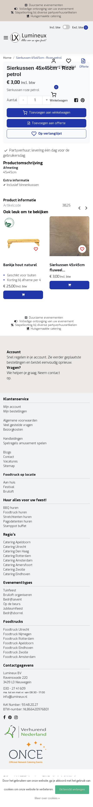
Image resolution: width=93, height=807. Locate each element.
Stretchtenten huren (17, 517)
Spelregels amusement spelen (24, 443)
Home (7, 58)
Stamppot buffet (14, 526)
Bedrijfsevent (12, 599)
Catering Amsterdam (17, 560)
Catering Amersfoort (17, 565)
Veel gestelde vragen (18, 425)
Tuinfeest (9, 590)
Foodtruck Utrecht (16, 630)
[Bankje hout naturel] (23, 236)
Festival (8, 487)
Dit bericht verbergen (72, 789)
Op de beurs (12, 604)
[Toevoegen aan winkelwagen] (23, 295)
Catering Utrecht (14, 547)
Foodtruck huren (15, 512)
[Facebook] (76, 100)
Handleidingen (13, 439)
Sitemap (9, 466)
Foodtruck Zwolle (15, 652)
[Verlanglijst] (68, 62)
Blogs (7, 452)
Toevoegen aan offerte (49, 123)
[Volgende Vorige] (86, 208)
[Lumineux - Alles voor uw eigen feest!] (28, 38)
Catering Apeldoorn (16, 542)
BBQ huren (10, 508)
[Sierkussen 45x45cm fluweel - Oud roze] (69, 236)
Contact (8, 457)
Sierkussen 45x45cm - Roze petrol (39, 58)
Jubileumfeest (13, 609)
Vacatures (10, 461)
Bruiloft (8, 492)
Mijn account (12, 407)
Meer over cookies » (47, 798)
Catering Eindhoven (16, 574)
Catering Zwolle (14, 570)
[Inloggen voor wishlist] (36, 249)
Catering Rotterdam (17, 556)
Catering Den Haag (16, 551)
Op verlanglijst (49, 134)
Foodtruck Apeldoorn (18, 643)
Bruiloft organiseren (17, 595)
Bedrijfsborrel (13, 613)
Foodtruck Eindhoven (18, 648)
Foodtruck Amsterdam (19, 657)
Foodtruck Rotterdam (18, 639)
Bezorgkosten (13, 430)
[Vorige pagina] (79, 208)
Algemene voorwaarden (20, 420)
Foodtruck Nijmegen (17, 634)
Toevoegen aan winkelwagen (49, 113)
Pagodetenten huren (17, 521)
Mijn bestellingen (15, 411)
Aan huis (9, 482)
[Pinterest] (83, 100)
